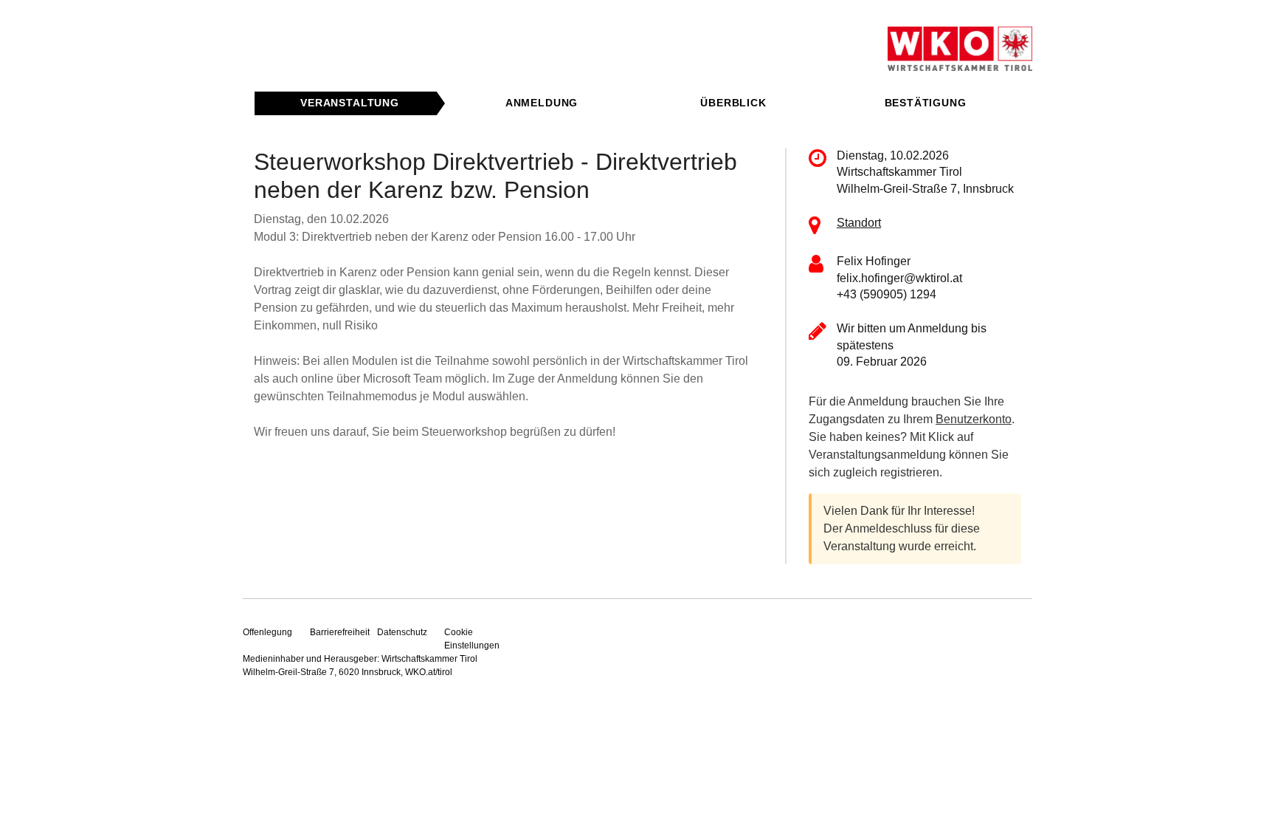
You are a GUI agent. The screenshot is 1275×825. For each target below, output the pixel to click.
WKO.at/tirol (428, 672)
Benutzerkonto (974, 419)
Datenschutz (402, 632)
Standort (859, 222)
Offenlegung (267, 632)
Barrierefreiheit (340, 632)
